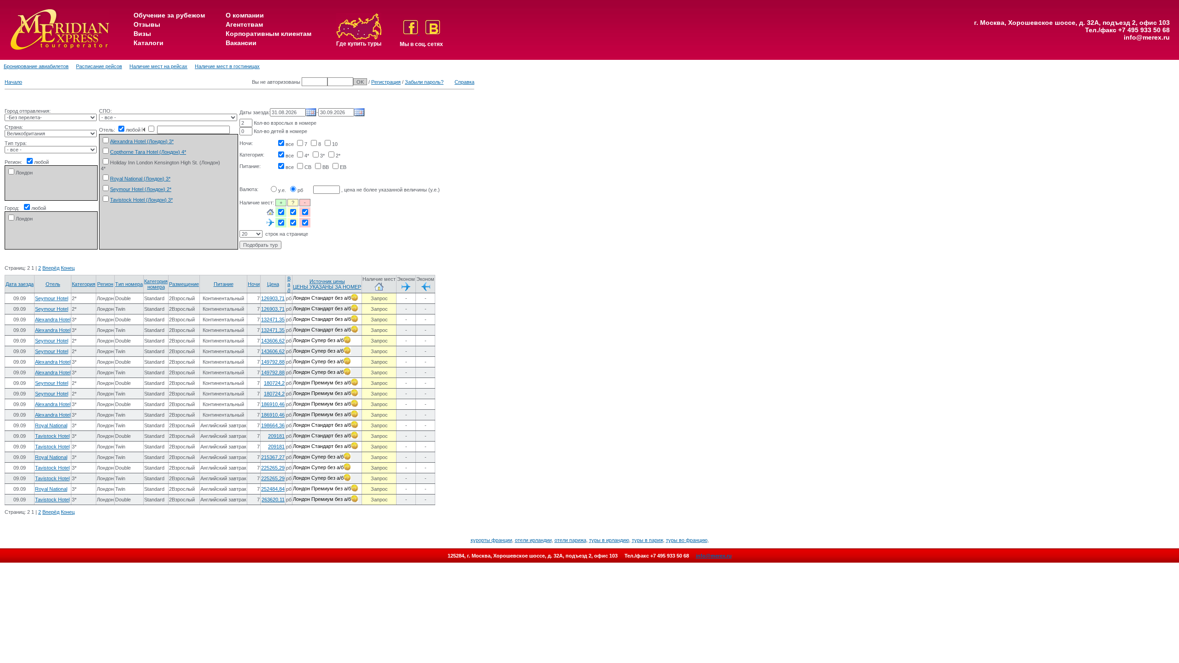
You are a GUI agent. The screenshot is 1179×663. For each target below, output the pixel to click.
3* (322, 155)
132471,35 (273, 319)
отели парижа (570, 540)
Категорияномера (156, 284)
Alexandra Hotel (52, 319)
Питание (223, 284)
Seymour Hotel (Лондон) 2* (140, 189)
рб (300, 190)
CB (307, 167)
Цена (273, 284)
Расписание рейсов (99, 66)
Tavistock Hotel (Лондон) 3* (141, 200)
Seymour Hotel (51, 298)
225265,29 (273, 468)
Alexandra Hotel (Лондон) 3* (142, 141)
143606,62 (273, 340)
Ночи (254, 284)
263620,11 (273, 499)
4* (306, 155)
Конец (68, 268)
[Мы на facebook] (411, 32)
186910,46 (273, 404)
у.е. (282, 190)
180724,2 (274, 383)
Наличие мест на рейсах (158, 66)
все (290, 144)
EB (343, 167)
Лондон (24, 172)
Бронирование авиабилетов (36, 66)
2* (338, 155)
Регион (105, 284)
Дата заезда (20, 284)
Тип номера (129, 284)
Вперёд (50, 268)
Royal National (51, 425)
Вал (289, 284)
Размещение (184, 284)
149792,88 (273, 362)
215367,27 (273, 457)
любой (41, 162)
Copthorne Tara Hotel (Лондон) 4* (148, 152)
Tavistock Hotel (52, 436)
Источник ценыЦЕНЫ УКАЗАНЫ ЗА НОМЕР (327, 284)
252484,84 (273, 489)
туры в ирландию (609, 540)
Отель (53, 284)
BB (325, 167)
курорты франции (491, 540)
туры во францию (686, 540)
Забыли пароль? (424, 82)
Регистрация (386, 82)
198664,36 (273, 425)
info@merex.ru (1147, 37)
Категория (83, 284)
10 (335, 144)
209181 (276, 436)
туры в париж (647, 540)
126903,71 (273, 298)
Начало (13, 82)
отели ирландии (533, 540)
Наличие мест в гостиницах (227, 66)
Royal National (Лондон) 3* (140, 178)
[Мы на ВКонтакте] (432, 32)
